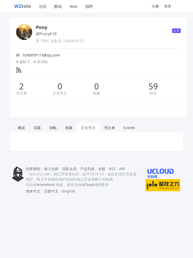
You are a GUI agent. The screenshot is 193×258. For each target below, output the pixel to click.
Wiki (74, 6)
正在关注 (60, 93)
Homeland (46, 184)
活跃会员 (69, 168)
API (122, 168)
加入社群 (51, 168)
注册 (155, 6)
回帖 (53, 127)
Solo (22, 6)
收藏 (96, 93)
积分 (153, 93)
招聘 (89, 6)
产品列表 (87, 168)
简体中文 (33, 191)
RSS (112, 168)
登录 (167, 6)
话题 (37, 127)
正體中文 (51, 191)
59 (153, 86)
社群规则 (33, 168)
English (68, 191)
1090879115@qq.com (40, 55)
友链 (102, 168)
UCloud (87, 184)
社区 (43, 6)
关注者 (21, 93)
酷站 (58, 6)
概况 (21, 127)
